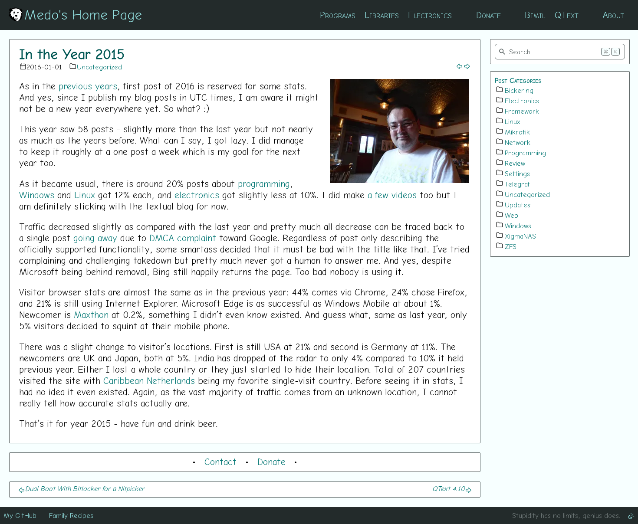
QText (567, 14)
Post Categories (518, 80)
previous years (88, 86)
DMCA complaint (182, 237)
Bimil (535, 14)
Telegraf (517, 184)
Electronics (430, 14)
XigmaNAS (520, 236)
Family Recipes (71, 515)
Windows (36, 194)
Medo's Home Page (83, 14)
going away (95, 237)
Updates (517, 204)
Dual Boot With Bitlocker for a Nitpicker (84, 488)
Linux (84, 194)
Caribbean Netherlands (149, 380)
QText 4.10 (448, 488)
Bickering (519, 90)
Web (511, 215)
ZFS (510, 246)
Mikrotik (517, 132)
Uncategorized (99, 66)
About (613, 14)
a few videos (392, 194)
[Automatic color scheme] (631, 515)
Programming (525, 152)
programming (264, 183)
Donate (488, 14)
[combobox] (560, 51)
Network (517, 142)
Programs (337, 14)
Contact (220, 461)
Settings (517, 173)
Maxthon (91, 314)
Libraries (382, 14)
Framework (522, 111)
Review (515, 163)
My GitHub (19, 515)
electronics (196, 194)
